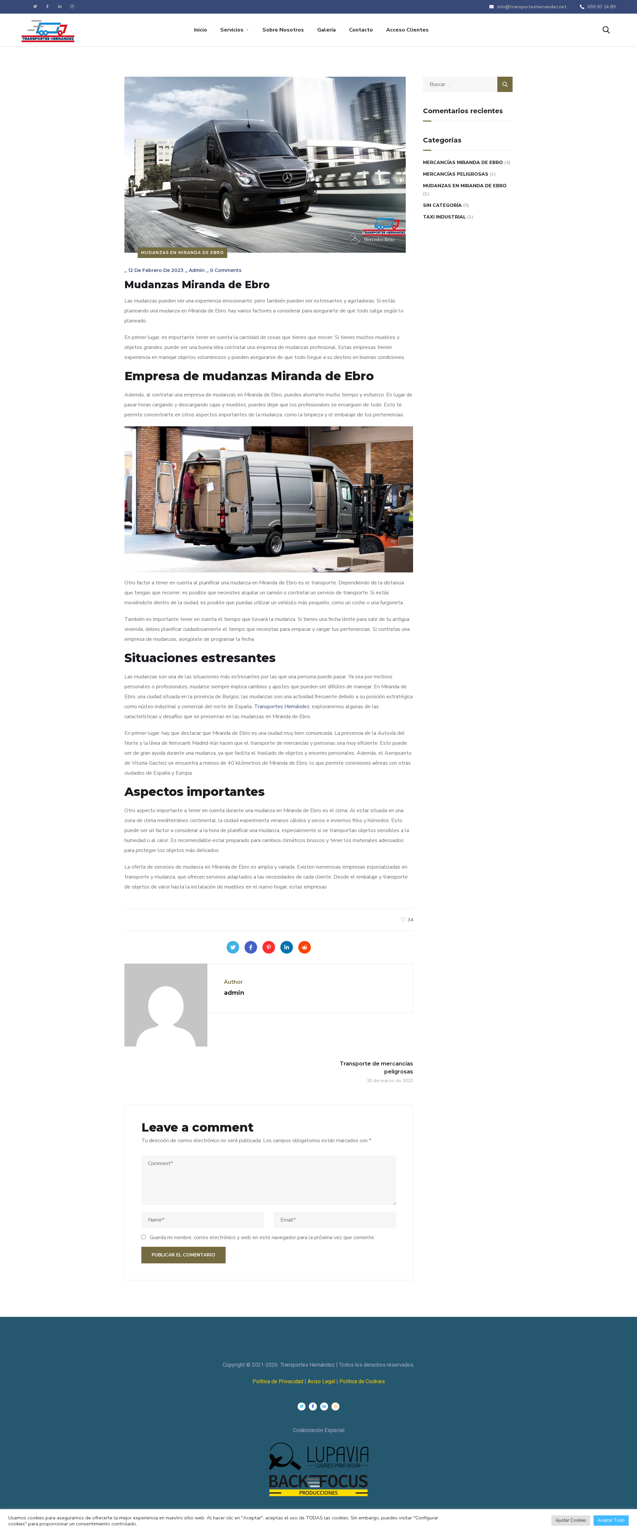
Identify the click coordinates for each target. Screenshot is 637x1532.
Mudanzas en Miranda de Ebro (182, 252)
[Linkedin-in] (60, 7)
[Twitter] (35, 7)
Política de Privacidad (277, 1381)
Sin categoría (442, 205)
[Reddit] (304, 947)
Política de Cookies (362, 1381)
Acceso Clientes (407, 30)
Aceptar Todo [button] (611, 1520)
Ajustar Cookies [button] (570, 1520)
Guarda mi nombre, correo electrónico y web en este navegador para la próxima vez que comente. (262, 1237)
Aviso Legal (322, 1381)
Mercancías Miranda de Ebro (463, 162)
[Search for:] (468, 84)
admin (197, 270)
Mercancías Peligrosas (455, 174)
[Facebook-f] (47, 7)
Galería (326, 30)
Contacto (361, 30)
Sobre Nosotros (283, 30)
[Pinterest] (268, 947)
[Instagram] (72, 7)
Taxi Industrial (444, 217)
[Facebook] (251, 947)
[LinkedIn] (286, 947)
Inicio (200, 30)
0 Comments (226, 270)
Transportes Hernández (282, 706)
